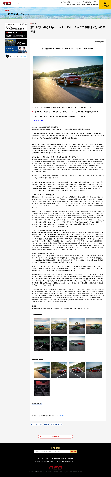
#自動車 (46, 424)
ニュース (66, 5)
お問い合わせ (62, 2)
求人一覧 (89, 5)
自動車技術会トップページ (91, 2)
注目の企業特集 (81, 5)
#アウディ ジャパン (36, 424)
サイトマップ (80, 2)
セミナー (72, 5)
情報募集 (95, 5)
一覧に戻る (55, 437)
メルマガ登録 (105, 4)
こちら (60, 416)
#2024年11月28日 (56, 424)
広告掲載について (71, 2)
